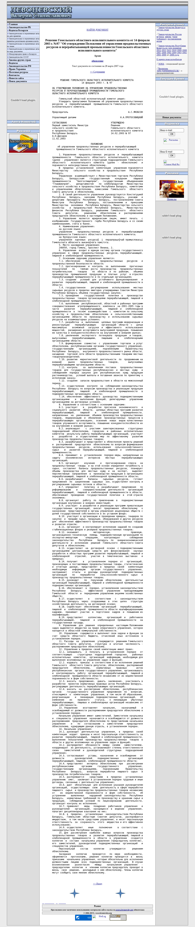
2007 (159, 52)
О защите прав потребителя (169, 59)
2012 (164, 50)
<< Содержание (97, 71)
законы (168, 36)
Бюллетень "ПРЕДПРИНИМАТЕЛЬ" (168, 69)
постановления (174, 39)
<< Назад (97, 883)
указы (174, 36)
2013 (159, 50)
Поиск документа (18, 81)
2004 (174, 52)
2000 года (174, 55)
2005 (169, 52)
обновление (97, 61)
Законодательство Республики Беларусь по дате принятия (171, 46)
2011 (169, 50)
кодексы (160, 36)
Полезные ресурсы (18, 72)
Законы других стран (20, 60)
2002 (184, 52)
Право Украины (17, 69)
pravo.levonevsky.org (124, 910)
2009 (179, 50)
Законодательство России (170, 34)
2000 (164, 55)
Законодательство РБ (20, 27)
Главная (13, 24)
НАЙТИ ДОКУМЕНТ (97, 29)
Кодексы (13, 63)
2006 (164, 52)
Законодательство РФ (20, 66)
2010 (174, 50)
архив (159, 41)
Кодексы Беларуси (18, 30)
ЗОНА (161, 64)
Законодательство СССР (19, 57)
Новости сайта (16, 78)
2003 (179, 52)
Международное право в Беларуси (22, 54)
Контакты (14, 75)
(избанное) (161, 39)
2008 (184, 50)
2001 (159, 55)
